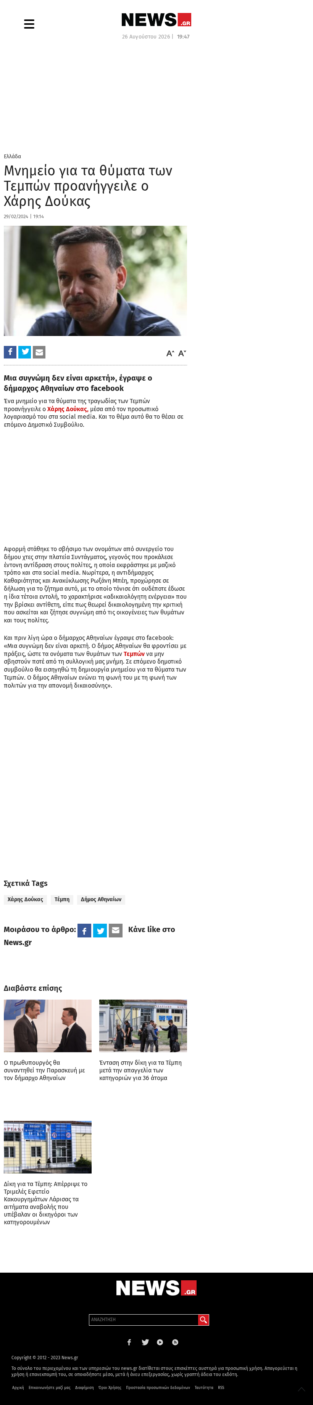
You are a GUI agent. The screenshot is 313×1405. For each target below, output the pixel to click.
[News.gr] (156, 19)
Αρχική (18, 1388)
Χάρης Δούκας (25, 899)
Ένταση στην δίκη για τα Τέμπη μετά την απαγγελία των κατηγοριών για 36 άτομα (140, 1070)
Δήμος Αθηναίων (101, 899)
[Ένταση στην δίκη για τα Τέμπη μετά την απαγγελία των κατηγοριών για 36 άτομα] (143, 1026)
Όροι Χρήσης (109, 1388)
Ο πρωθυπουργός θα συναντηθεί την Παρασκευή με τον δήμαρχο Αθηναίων (44, 1070)
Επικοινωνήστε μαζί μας (50, 1388)
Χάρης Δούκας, (68, 409)
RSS (221, 1388)
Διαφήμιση (84, 1388)
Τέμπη (62, 899)
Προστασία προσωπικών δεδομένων (158, 1388)
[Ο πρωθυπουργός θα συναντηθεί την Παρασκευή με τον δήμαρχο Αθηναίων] (48, 1026)
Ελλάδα (12, 156)
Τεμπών (134, 653)
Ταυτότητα (204, 1388)
